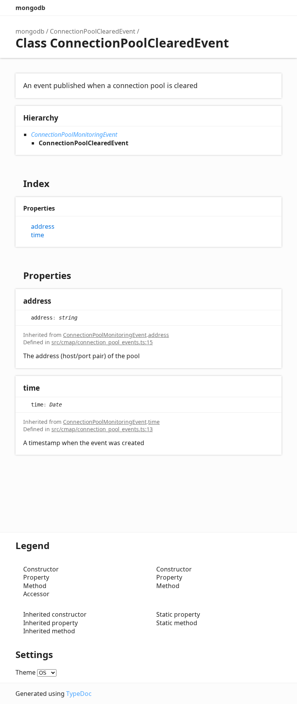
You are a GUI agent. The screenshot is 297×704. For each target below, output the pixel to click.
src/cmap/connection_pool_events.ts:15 (102, 342)
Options (258, 7)
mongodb (30, 7)
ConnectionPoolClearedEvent (92, 31)
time (37, 235)
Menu (274, 7)
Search (243, 7)
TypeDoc (79, 693)
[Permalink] (58, 301)
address (43, 227)
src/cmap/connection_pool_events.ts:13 (102, 429)
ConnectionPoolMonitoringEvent (74, 134)
